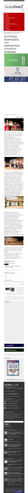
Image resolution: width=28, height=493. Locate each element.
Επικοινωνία (21, 490)
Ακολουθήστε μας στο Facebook (12, 405)
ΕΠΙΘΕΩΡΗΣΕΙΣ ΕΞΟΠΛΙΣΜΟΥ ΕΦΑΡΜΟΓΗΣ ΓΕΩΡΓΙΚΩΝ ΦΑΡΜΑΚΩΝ (16, 473)
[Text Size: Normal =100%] (5, 277)
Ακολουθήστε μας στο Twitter (11, 403)
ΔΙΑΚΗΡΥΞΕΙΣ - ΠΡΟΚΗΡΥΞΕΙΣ (11, 24)
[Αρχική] (14, 6)
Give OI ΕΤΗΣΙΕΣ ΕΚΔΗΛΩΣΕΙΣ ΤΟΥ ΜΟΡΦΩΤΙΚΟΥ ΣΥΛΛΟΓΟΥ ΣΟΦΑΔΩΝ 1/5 (4, 262)
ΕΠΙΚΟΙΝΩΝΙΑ (7, 30)
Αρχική (5, 32)
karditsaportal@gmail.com (13, 393)
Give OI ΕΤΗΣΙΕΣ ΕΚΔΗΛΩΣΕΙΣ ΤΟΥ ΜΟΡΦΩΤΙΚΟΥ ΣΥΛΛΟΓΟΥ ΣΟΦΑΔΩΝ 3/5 (7, 262)
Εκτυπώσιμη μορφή (20, 117)
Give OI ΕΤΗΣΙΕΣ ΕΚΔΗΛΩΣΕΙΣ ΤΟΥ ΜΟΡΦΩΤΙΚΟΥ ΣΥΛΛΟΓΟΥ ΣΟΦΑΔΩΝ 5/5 (9, 262)
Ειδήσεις (9, 436)
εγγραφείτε (17, 265)
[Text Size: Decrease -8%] (5, 276)
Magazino (9, 32)
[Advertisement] (14, 98)
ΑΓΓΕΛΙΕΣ (7, 26)
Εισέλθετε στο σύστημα (9, 265)
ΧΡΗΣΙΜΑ (7, 28)
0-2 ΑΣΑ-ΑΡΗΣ (10, 439)
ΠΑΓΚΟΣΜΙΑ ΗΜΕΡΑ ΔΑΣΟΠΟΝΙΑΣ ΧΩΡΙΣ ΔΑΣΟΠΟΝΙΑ (15, 461)
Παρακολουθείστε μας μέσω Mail (12, 408)
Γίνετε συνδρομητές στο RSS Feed (12, 401)
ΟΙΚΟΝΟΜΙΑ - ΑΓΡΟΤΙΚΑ (9, 18)
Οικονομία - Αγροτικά (11, 464)
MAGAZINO (7, 20)
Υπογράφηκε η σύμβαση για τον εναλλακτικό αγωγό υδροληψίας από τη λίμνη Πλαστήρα (16, 433)
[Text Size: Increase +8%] (5, 275)
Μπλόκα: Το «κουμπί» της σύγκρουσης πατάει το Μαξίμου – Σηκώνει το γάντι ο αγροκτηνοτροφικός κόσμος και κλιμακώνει (15, 480)
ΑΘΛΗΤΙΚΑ (7, 22)
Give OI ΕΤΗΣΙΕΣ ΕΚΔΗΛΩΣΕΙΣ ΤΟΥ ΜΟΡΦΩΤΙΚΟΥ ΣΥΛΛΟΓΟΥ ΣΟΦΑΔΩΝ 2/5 (5, 262)
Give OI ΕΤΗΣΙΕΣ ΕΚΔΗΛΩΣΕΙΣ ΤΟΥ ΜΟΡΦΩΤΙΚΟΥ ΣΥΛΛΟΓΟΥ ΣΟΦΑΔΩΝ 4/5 (8, 262)
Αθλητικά (9, 441)
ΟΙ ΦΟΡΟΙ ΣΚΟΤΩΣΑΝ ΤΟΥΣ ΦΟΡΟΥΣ (15, 468)
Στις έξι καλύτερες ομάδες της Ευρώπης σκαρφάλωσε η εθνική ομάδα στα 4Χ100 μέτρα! (14, 445)
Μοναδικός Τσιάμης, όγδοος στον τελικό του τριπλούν (15, 452)
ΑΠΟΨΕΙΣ (7, 16)
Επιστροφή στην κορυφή (14, 379)
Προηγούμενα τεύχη (7, 426)
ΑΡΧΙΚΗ (6, 13)
